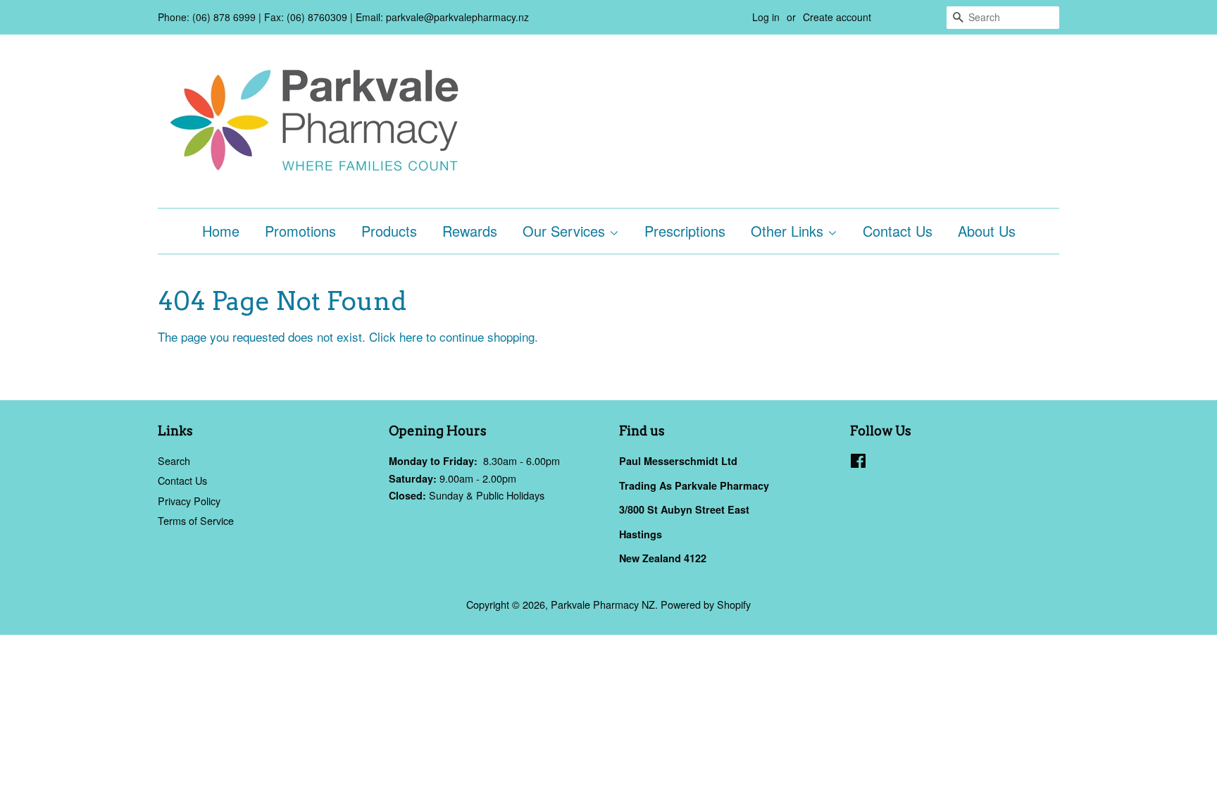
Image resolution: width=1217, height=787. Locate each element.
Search (174, 460)
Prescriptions (684, 231)
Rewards (469, 231)
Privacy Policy (189, 500)
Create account (837, 17)
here (411, 336)
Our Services (566, 231)
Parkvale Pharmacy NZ (603, 604)
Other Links (789, 231)
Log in (766, 17)
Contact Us (897, 231)
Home (220, 231)
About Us (987, 231)
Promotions (300, 231)
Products (389, 231)
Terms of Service (196, 520)
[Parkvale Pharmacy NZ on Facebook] (858, 462)
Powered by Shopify (706, 604)
